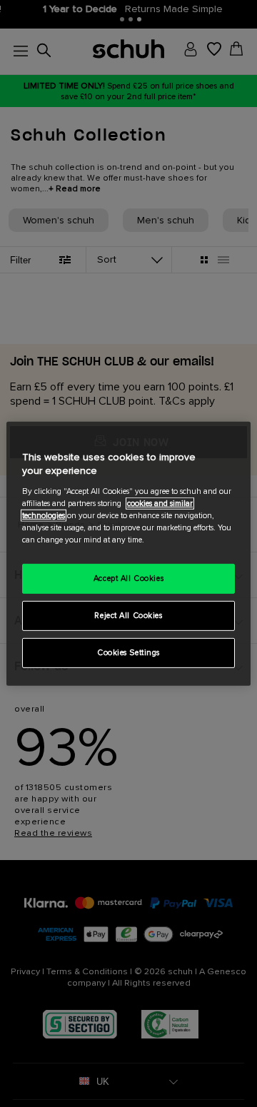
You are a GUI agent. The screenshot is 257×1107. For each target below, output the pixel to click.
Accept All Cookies (128, 578)
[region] (128, 553)
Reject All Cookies (128, 615)
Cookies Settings (128, 652)
